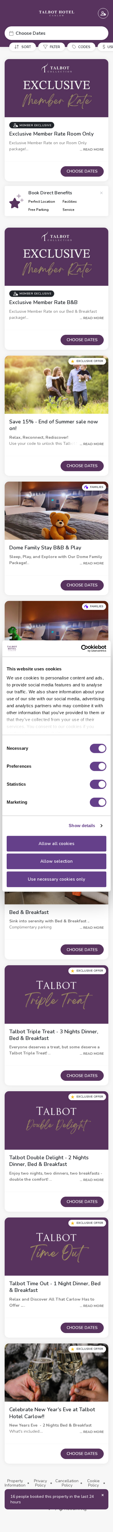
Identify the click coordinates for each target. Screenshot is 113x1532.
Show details (82, 825)
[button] (56, 33)
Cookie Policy (93, 1483)
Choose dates (82, 171)
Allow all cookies (56, 844)
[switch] (98, 766)
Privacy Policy (40, 1483)
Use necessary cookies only (56, 879)
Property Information (15, 1483)
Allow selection (56, 861)
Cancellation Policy (67, 1483)
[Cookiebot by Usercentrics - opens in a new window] (81, 648)
